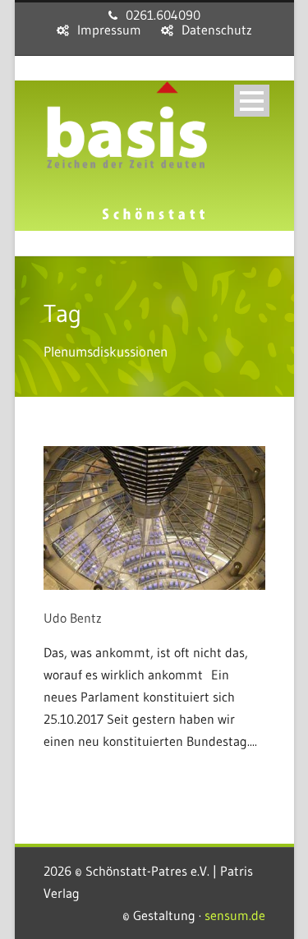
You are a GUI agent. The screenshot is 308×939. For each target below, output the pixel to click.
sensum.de (235, 915)
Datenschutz (217, 29)
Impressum (109, 29)
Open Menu (251, 101)
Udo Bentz (73, 618)
